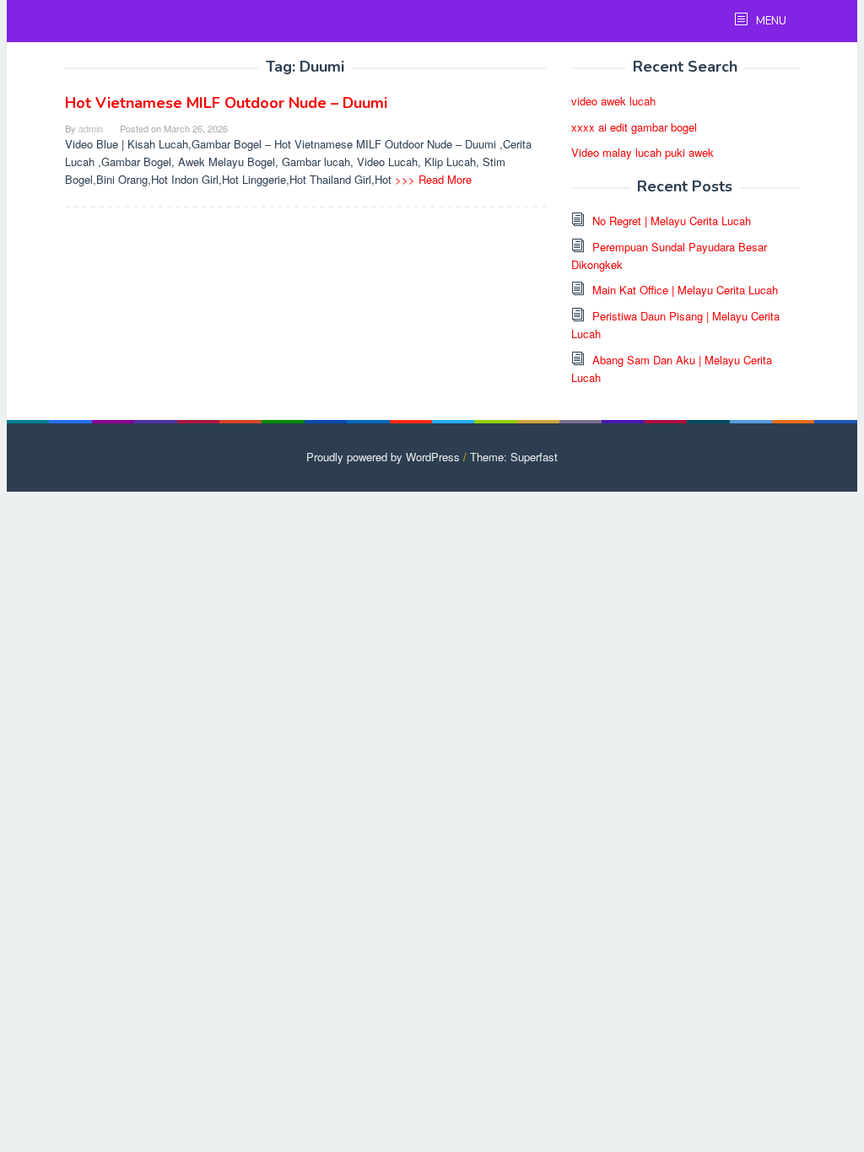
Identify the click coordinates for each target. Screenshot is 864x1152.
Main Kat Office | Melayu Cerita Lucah (685, 290)
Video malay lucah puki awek (642, 152)
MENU (769, 21)
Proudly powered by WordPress (383, 457)
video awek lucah (613, 101)
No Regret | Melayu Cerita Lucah (671, 221)
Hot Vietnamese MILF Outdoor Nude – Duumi (226, 103)
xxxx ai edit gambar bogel (634, 127)
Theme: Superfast (514, 457)
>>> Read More (433, 179)
